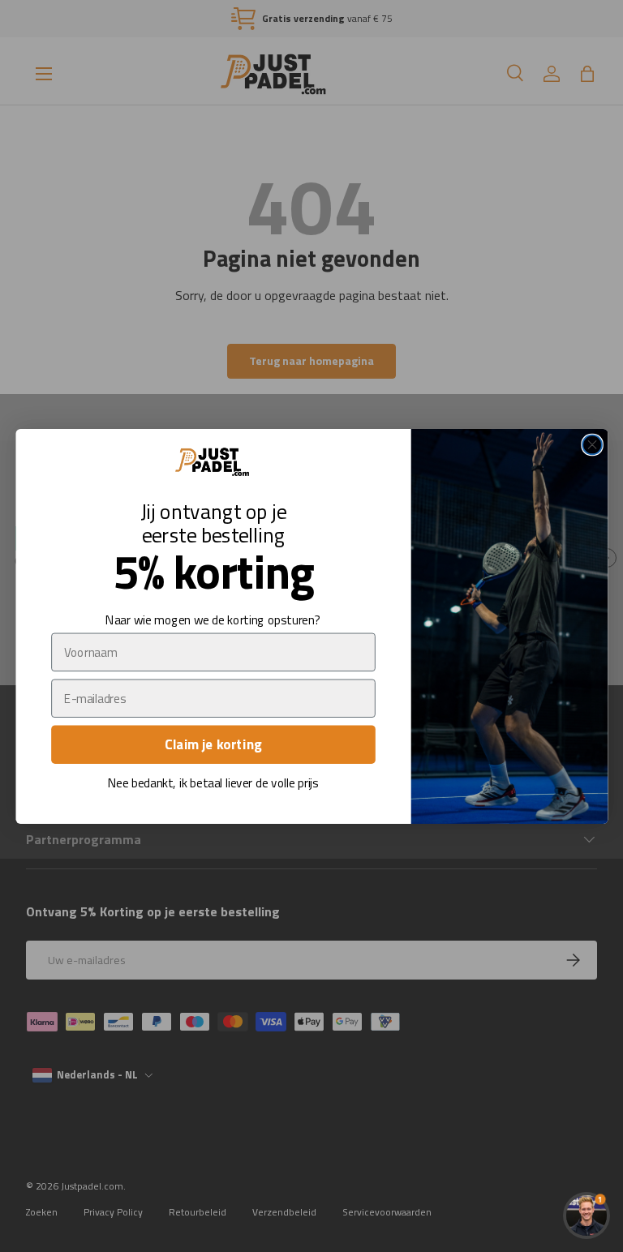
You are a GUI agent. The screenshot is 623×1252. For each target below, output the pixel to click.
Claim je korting (213, 744)
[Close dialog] (592, 444)
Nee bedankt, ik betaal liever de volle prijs (212, 783)
